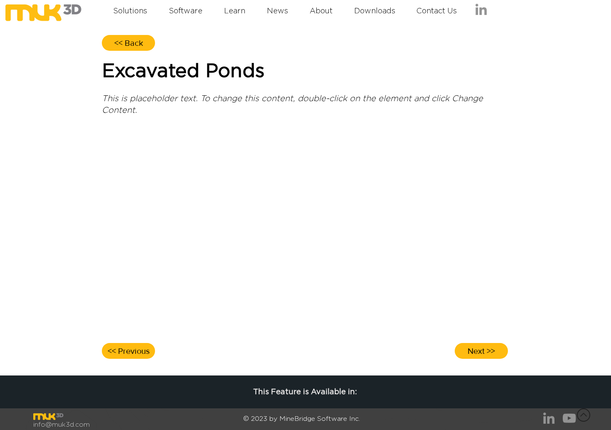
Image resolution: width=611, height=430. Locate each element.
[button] (436, 11)
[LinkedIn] (481, 9)
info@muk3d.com (61, 424)
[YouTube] (569, 418)
